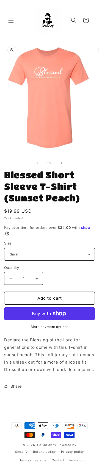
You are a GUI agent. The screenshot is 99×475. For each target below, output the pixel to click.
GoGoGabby (46, 445)
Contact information (68, 460)
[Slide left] (37, 163)
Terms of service (33, 460)
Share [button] (16, 386)
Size (8, 243)
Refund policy (44, 452)
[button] (11, 20)
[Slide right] (62, 163)
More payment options (49, 327)
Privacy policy (72, 452)
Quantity (11, 267)
